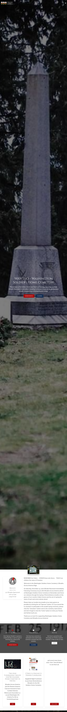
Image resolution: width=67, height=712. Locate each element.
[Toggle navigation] (65, 3)
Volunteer (33, 644)
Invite (54, 643)
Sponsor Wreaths (12, 644)
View (13, 704)
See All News (54, 704)
